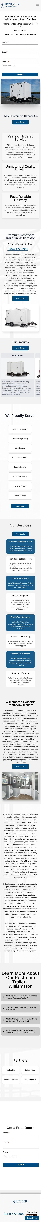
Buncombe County (20, 458)
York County (20, 448)
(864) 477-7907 (18, 249)
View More (20, 506)
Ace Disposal (30, 1079)
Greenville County (19, 429)
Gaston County (20, 467)
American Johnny (11, 1079)
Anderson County (20, 476)
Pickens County (19, 486)
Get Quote (20, 122)
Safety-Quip (30, 1070)
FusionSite (10, 1070)
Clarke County (20, 495)
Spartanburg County (20, 439)
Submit (20, 74)
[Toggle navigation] (37, 5)
